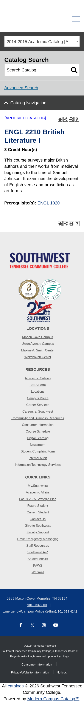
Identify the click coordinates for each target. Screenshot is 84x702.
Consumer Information (37, 425)
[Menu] (76, 19)
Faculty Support (38, 532)
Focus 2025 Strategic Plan (37, 499)
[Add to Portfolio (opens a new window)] (60, 119)
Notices (62, 672)
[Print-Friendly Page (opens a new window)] (71, 119)
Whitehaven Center (37, 357)
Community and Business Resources (37, 418)
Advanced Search (21, 87)
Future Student (37, 505)
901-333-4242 (67, 611)
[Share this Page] (65, 119)
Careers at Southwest (37, 411)
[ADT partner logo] (39, 300)
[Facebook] (21, 625)
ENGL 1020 (48, 203)
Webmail (38, 572)
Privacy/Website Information (30, 672)
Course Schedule (38, 431)
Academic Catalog (38, 378)
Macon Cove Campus (37, 337)
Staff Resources (37, 545)
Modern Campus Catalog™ (53, 698)
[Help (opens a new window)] (77, 119)
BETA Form (38, 385)
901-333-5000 (37, 605)
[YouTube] (55, 625)
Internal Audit (38, 458)
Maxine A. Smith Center (37, 350)
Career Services (37, 405)
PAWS (37, 565)
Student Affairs (38, 559)
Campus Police (37, 398)
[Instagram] (44, 625)
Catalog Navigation (28, 102)
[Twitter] (32, 625)
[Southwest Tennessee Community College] (27, 19)
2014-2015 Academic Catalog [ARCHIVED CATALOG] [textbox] (43, 41)
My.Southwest (38, 485)
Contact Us (38, 519)
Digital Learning (37, 438)
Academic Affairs (38, 492)
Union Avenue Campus (38, 343)
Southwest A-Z (37, 552)
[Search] (61, 19)
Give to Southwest (38, 525)
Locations (38, 391)
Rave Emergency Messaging (37, 539)
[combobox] (42, 41)
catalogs (16, 686)
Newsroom (37, 444)
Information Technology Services (38, 464)
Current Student (38, 512)
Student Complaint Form (38, 451)
